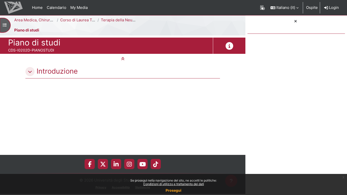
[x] (103, 164)
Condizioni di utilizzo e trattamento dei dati (173, 184)
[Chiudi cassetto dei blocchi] (295, 21)
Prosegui (173, 190)
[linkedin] (116, 164)
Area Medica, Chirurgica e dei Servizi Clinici (53, 20)
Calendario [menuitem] (56, 7)
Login (333, 7)
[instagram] (129, 164)
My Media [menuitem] (79, 7)
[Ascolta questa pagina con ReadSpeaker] (262, 7)
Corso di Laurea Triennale (83, 20)
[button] (284, 7)
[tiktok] (155, 164)
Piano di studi (26, 30)
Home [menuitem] (37, 7)
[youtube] (142, 164)
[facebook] (89, 164)
